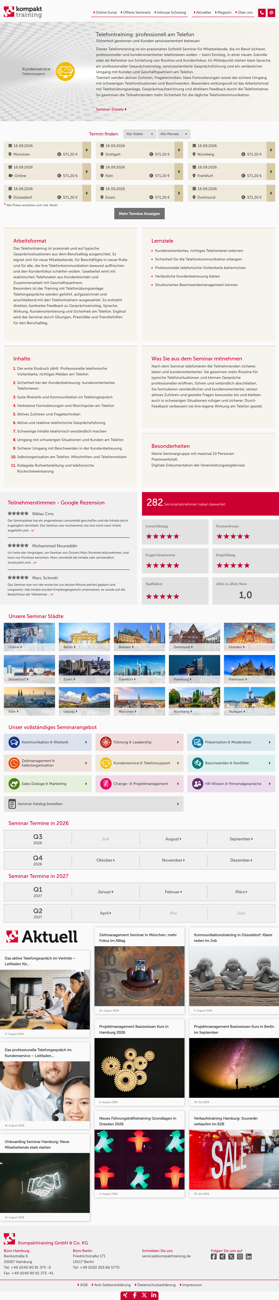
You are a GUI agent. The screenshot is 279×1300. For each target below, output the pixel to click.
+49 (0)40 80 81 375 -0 (31, 1267)
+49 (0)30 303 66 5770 (99, 1267)
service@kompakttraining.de (166, 1256)
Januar (104, 891)
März (240, 891)
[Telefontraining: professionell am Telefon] (262, 13)
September (240, 839)
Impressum (191, 1285)
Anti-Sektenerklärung (112, 1285)
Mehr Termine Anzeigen (139, 213)
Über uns (245, 12)
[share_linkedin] (153, 1295)
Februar (172, 891)
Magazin (224, 12)
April (104, 913)
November (172, 860)
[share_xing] (125, 1295)
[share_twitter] (144, 1295)
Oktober (104, 860)
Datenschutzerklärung (156, 1285)
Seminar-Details (110, 109)
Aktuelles (203, 12)
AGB (83, 1285)
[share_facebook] (135, 1295)
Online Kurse (106, 12)
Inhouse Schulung (171, 12)
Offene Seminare (137, 12)
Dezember (240, 860)
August (172, 839)
